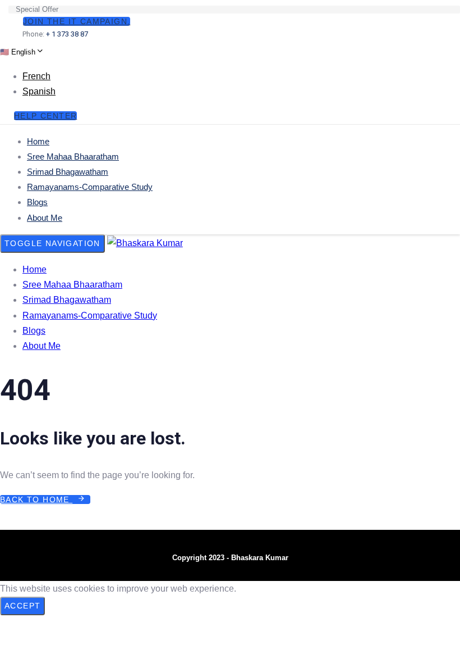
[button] (21, 51)
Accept (22, 605)
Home (38, 141)
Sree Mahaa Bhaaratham (73, 156)
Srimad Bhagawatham (67, 171)
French (36, 76)
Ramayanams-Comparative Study (90, 187)
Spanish (39, 91)
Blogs (37, 202)
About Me (44, 217)
